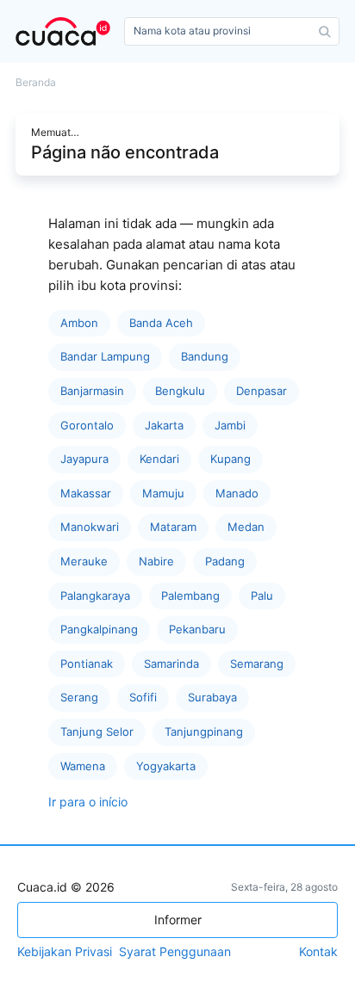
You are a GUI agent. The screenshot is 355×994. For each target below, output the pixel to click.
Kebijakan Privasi (64, 952)
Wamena (82, 766)
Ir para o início (88, 801)
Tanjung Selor (97, 731)
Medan (246, 527)
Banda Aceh (161, 323)
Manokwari (89, 527)
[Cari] (325, 32)
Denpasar (261, 391)
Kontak (318, 952)
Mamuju (163, 493)
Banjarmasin (92, 391)
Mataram (173, 527)
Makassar (85, 493)
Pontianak (86, 663)
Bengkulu (180, 391)
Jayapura (84, 459)
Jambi (230, 425)
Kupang (230, 459)
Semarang (256, 663)
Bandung (204, 356)
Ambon (79, 323)
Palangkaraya (95, 595)
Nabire (156, 561)
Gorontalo (87, 425)
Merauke (84, 561)
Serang (79, 697)
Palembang (190, 595)
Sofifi (143, 697)
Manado (236, 493)
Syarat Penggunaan (175, 952)
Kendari (159, 459)
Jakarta (164, 425)
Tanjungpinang (204, 731)
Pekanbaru (197, 629)
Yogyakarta (166, 766)
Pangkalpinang (99, 629)
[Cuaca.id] (66, 31)
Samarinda (171, 663)
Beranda (36, 83)
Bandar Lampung (105, 356)
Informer (178, 919)
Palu (262, 595)
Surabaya (212, 697)
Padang (225, 561)
